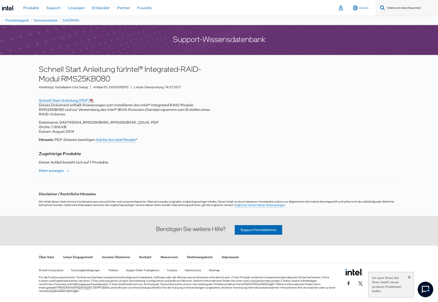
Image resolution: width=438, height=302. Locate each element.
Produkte (31, 7)
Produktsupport (17, 20)
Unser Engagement (78, 257)
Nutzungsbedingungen (85, 270)
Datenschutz (193, 270)
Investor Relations (116, 257)
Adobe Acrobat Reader (116, 139)
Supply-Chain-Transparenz (142, 270)
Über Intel (46, 257)
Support (53, 7)
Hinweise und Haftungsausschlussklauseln (81, 284)
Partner (123, 7)
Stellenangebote (200, 257)
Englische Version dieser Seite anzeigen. (260, 205)
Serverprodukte (45, 20)
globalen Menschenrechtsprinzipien (69, 287)
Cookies (172, 270)
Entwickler (101, 7)
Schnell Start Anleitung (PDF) (64, 100)
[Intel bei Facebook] (348, 283)
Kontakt (145, 257)
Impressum (230, 257)
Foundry (144, 7)
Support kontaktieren (258, 229)
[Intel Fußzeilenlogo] (354, 272)
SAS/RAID (71, 20)
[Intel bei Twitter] (360, 283)
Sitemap (214, 270)
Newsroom (169, 257)
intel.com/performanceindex (261, 281)
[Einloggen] (341, 8)
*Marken (113, 270)
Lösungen (76, 7)
